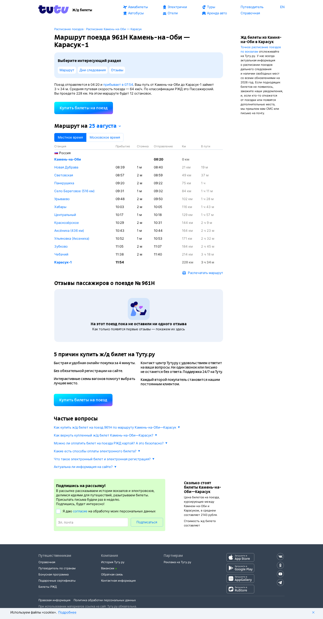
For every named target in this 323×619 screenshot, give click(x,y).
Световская (63, 175)
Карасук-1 (63, 262)
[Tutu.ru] (53, 10)
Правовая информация (54, 600)
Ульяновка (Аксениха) (71, 238)
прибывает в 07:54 (118, 84)
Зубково (61, 246)
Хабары (60, 207)
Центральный (65, 215)
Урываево (62, 199)
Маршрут (67, 70)
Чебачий (61, 254)
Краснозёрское (66, 223)
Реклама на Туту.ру (177, 562)
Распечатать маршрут (205, 273)
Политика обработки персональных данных (105, 600)
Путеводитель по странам (57, 568)
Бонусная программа (53, 574)
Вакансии (107, 568)
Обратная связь (112, 574)
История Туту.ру (112, 562)
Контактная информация (118, 580)
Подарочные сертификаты (57, 580)
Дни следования (93, 70)
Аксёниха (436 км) (69, 230)
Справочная (46, 562)
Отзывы (117, 70)
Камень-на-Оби (67, 159)
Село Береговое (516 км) (74, 191)
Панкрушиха (64, 183)
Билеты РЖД (47, 586)
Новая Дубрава (66, 167)
